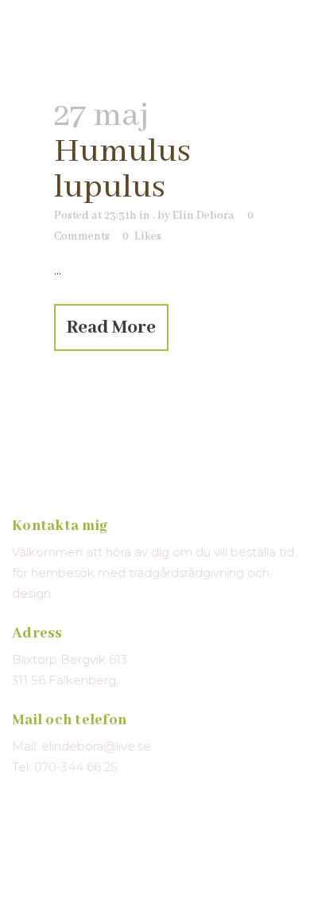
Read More (111, 327)
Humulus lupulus (122, 170)
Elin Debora (203, 216)
